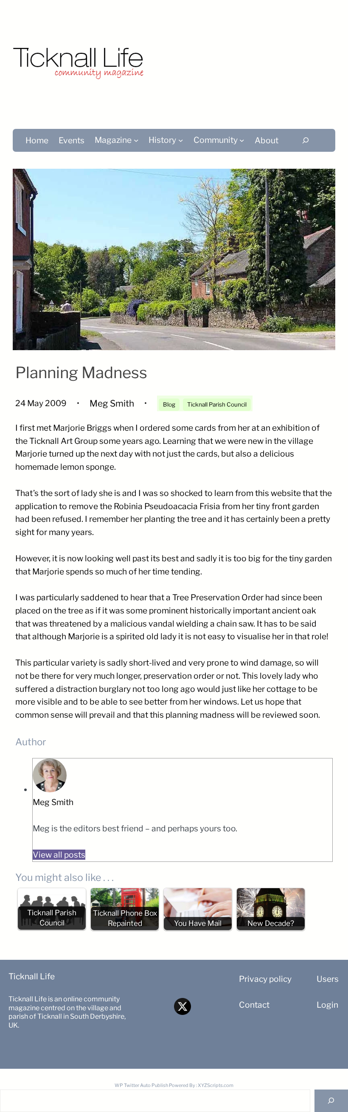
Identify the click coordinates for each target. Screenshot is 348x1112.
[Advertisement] (249, 59)
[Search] (306, 140)
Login (327, 1005)
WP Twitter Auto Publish (141, 1085)
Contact (254, 1005)
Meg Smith (53, 802)
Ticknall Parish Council (217, 404)
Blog (169, 404)
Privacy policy (265, 979)
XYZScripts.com (215, 1085)
